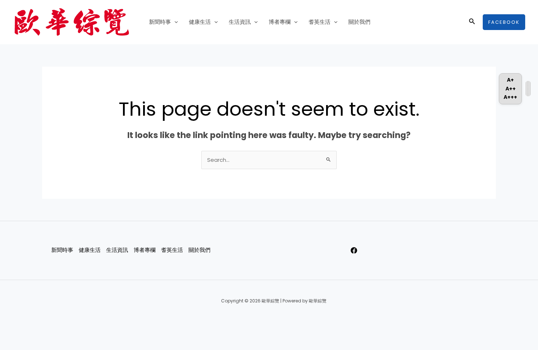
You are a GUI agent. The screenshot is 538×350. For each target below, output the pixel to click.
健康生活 (200, 22)
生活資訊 (240, 22)
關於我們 (359, 22)
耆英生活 (319, 22)
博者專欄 (280, 22)
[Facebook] (354, 250)
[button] (174, 22)
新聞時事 (160, 22)
